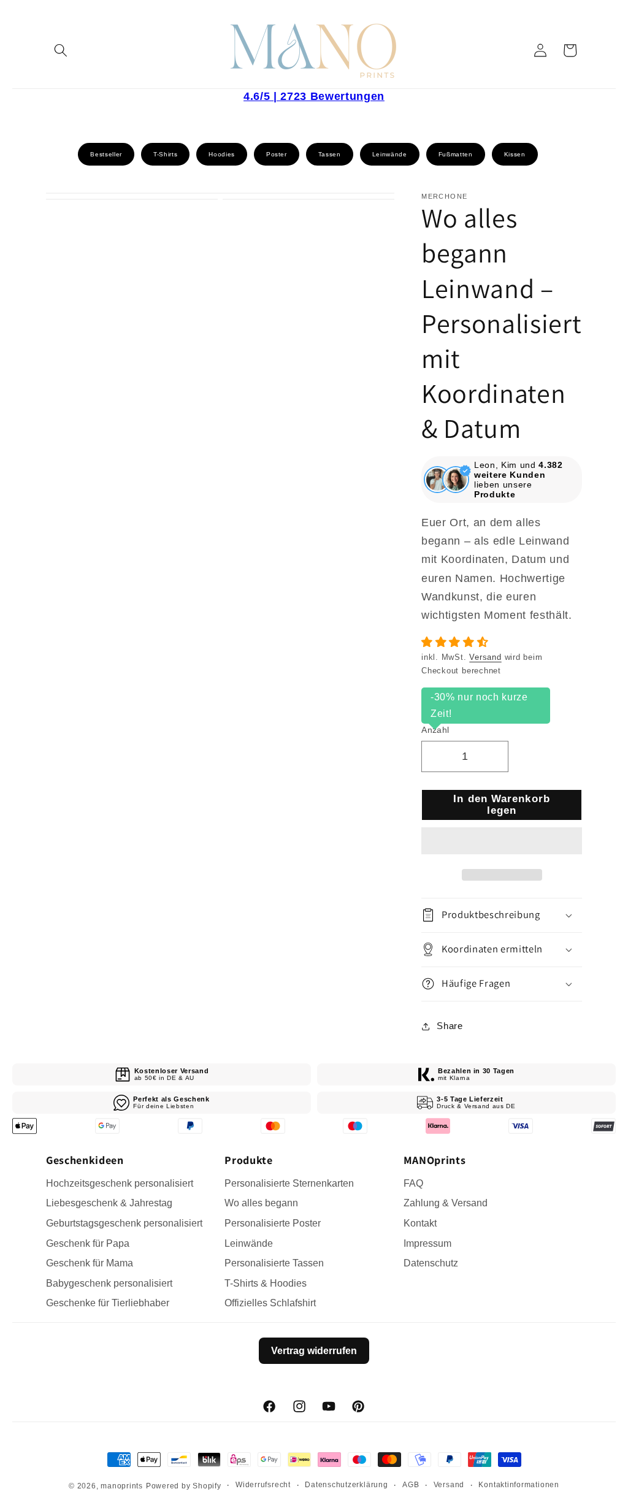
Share (449, 1025)
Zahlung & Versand (446, 1203)
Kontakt (420, 1223)
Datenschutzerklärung (346, 1484)
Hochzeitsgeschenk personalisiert (119, 1183)
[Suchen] (60, 50)
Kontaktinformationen (518, 1484)
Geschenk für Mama (89, 1263)
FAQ (413, 1183)
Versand (485, 657)
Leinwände (389, 154)
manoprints (122, 1486)
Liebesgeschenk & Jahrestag (109, 1203)
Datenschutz (431, 1263)
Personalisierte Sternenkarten (289, 1183)
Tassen (329, 154)
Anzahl (435, 730)
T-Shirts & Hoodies (265, 1283)
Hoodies (222, 154)
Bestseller (106, 154)
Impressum (427, 1243)
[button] (456, 642)
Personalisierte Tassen (274, 1263)
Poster (276, 154)
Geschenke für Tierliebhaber (107, 1303)
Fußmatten (455, 154)
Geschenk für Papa (87, 1243)
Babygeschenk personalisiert (109, 1283)
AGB (410, 1484)
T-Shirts (165, 154)
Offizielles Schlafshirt (270, 1303)
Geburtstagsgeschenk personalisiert (124, 1223)
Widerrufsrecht (263, 1484)
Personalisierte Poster (272, 1223)
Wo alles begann (261, 1203)
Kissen (515, 154)
